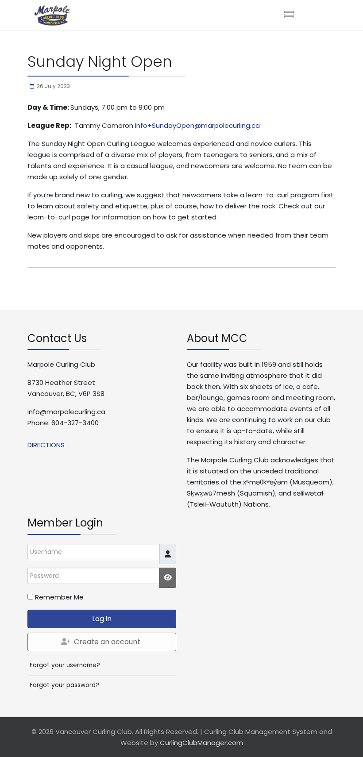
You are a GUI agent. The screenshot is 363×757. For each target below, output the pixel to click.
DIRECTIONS (46, 445)
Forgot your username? (65, 665)
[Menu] (289, 15)
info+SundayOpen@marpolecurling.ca (197, 125)
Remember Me (59, 597)
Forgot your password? (64, 685)
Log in (102, 619)
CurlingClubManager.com (201, 742)
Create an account (107, 642)
